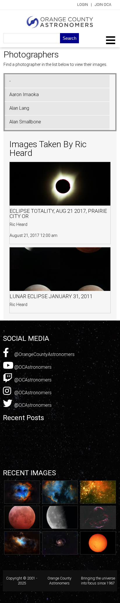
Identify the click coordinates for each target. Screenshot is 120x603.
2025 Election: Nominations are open (40, 439)
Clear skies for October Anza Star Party (43, 433)
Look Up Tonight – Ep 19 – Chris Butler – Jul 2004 (53, 427)
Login (82, 4)
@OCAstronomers (32, 367)
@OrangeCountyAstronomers (44, 354)
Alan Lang (19, 108)
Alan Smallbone (25, 122)
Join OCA (103, 4)
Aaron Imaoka (24, 94)
